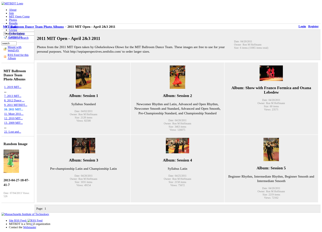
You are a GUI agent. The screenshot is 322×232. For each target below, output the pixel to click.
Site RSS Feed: (18, 220)
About (12, 9)
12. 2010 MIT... (13, 118)
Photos (13, 19)
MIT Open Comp (19, 16)
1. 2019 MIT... (12, 87)
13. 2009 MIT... (13, 122)
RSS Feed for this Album (18, 56)
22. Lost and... (12, 131)
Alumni (13, 26)
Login (302, 26)
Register (313, 26)
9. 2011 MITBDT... (15, 104)
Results (13, 23)
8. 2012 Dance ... (14, 100)
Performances (17, 33)
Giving (13, 30)
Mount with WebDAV (14, 49)
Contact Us (15, 36)
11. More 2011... (13, 113)
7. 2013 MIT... (12, 96)
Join (11, 13)
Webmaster (29, 227)
